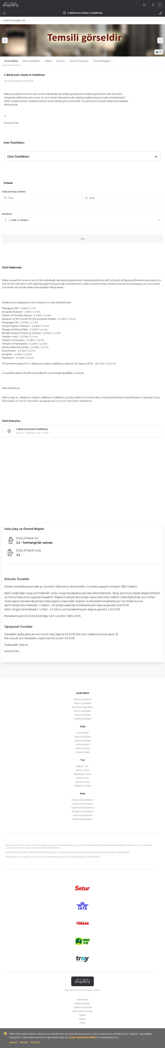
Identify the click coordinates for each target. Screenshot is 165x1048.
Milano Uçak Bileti (82, 703)
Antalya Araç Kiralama (82, 811)
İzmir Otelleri (82, 733)
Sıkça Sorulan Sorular (82, 1011)
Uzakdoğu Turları (82, 785)
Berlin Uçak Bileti (82, 711)
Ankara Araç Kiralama (82, 804)
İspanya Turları (82, 782)
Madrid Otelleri (82, 748)
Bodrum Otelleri (82, 737)
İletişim (82, 1019)
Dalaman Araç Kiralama (82, 807)
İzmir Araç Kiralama (82, 815)
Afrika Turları (82, 778)
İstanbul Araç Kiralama (82, 800)
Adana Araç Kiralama (82, 819)
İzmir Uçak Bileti (83, 715)
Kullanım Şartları (82, 1003)
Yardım (82, 1015)
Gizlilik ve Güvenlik (82, 1007)
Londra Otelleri (82, 752)
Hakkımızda (82, 999)
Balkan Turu (82, 766)
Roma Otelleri (82, 744)
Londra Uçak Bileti (82, 719)
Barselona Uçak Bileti (82, 707)
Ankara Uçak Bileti (82, 699)
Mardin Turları (82, 770)
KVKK (82, 1023)
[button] (82, 198)
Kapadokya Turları (82, 774)
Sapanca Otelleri (83, 740)
